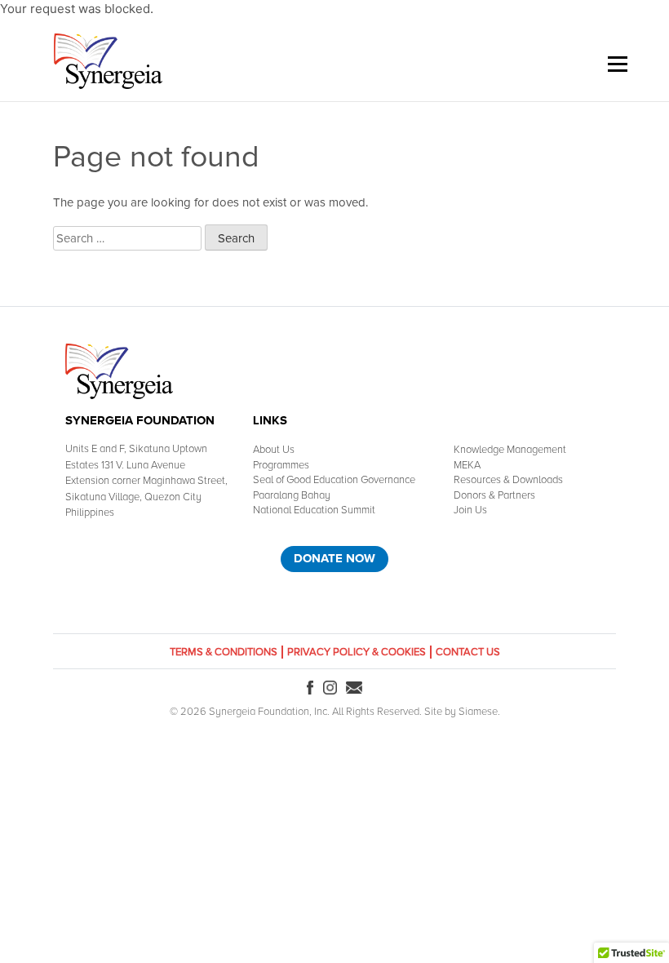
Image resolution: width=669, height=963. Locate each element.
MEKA (467, 465)
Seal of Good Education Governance (334, 479)
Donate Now (334, 558)
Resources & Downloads (508, 479)
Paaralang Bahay (291, 495)
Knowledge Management (510, 449)
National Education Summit (314, 510)
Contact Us (468, 652)
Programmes (281, 465)
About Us (274, 449)
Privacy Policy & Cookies (356, 652)
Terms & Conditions (223, 652)
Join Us (470, 510)
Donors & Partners (494, 495)
